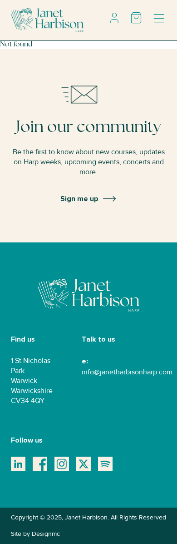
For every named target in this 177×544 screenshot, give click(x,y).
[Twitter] (83, 464)
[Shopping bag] (136, 17)
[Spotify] (105, 464)
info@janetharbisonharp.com (127, 372)
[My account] (114, 17)
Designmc (46, 534)
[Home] (47, 20)
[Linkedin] (18, 464)
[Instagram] (61, 464)
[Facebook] (40, 464)
